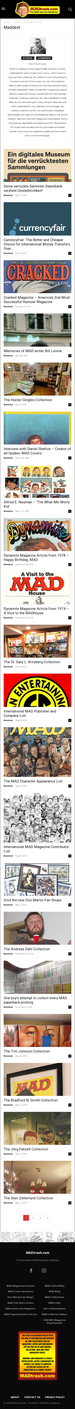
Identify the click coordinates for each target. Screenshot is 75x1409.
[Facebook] (31, 1271)
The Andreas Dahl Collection (27, 949)
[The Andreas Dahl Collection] (37, 928)
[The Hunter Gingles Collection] (37, 379)
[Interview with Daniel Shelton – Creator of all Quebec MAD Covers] (37, 428)
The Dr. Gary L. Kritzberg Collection (32, 662)
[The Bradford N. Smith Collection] (37, 1079)
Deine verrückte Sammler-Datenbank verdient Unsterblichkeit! (33, 188)
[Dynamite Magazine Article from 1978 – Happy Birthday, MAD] (37, 534)
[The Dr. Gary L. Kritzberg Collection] (37, 641)
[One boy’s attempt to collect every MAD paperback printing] (37, 977)
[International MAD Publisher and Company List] (37, 690)
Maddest (8, 195)
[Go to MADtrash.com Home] (37, 9)
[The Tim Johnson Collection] (37, 1030)
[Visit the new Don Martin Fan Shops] (37, 879)
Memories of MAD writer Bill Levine (33, 351)
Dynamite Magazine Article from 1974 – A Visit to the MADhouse (36, 611)
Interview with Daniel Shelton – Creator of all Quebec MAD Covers (37, 451)
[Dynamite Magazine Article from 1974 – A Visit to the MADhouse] (37, 587)
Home (7, 22)
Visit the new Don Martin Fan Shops (32, 900)
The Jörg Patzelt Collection (26, 1149)
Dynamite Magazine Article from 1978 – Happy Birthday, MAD (36, 557)
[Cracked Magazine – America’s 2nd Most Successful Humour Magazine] (37, 276)
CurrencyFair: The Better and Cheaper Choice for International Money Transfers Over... (37, 244)
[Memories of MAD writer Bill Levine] (37, 330)
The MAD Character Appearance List (33, 781)
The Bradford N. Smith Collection (31, 1100)
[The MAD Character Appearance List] (37, 752)
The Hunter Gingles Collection (28, 400)
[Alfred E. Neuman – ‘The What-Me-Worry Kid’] (37, 481)
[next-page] (48, 1218)
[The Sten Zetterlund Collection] (37, 1177)
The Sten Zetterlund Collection (28, 1198)
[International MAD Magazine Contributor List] (37, 817)
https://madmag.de (37, 64)
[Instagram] (44, 1271)
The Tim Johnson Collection (27, 1051)
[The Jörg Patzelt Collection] (37, 1128)
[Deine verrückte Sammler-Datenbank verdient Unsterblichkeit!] (37, 165)
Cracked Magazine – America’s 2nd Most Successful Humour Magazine (37, 299)
